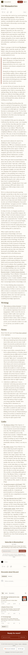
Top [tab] (2, 593)
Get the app (20, 648)
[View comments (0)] (7, 12)
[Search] (25, 593)
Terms (20, 644)
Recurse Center (5, 272)
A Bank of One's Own (7, 607)
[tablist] (7, 576)
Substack (7, 652)
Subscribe (20, 1)
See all (4, 626)
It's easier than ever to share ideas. (9, 600)
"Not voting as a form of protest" (12, 306)
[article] (14, 600)
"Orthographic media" (10, 509)
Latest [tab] (6, 593)
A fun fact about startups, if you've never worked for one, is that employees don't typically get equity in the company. (10, 609)
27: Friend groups (6, 617)
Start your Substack (10, 648)
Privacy (16, 644)
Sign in (25, 1)
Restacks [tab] (10, 576)
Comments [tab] (4, 576)
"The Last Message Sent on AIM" (13, 498)
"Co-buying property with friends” (13, 484)
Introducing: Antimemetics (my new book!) (10, 597)
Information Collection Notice (15, 555)
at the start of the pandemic (14, 16)
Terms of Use (20, 554)
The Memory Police (9, 425)
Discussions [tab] (11, 593)
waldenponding (10, 266)
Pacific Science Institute (18, 272)
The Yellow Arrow (9, 447)
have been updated (21, 333)
